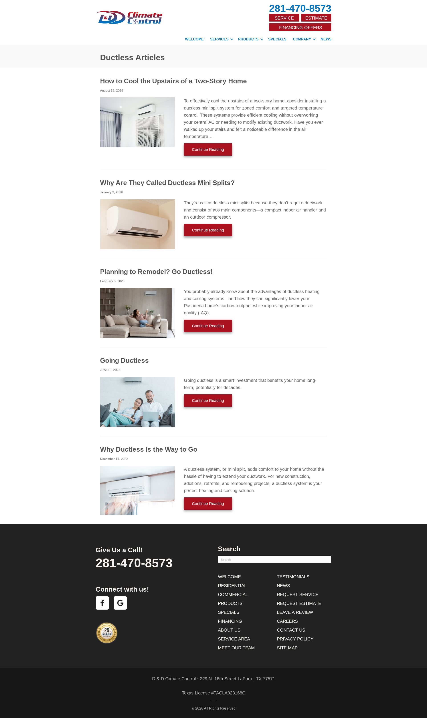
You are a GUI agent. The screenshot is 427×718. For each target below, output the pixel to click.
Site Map (287, 647)
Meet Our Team (236, 647)
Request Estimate (299, 603)
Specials (277, 39)
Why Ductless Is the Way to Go (148, 449)
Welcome (194, 39)
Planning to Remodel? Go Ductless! (156, 271)
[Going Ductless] (137, 401)
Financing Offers (300, 27)
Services (219, 39)
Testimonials (293, 576)
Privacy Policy (295, 638)
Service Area (234, 638)
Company (302, 39)
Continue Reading (212, 149)
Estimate (316, 18)
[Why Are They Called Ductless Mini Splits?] (137, 223)
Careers (287, 621)
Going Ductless (124, 360)
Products (248, 39)
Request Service (297, 594)
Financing (230, 621)
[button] (232, 39)
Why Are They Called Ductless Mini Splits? (167, 182)
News (326, 39)
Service (284, 18)
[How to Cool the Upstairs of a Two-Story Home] (137, 122)
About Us (229, 630)
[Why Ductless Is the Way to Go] (137, 490)
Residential (232, 585)
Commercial (233, 594)
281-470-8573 (300, 8)
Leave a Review (295, 612)
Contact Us (291, 630)
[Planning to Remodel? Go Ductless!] (137, 312)
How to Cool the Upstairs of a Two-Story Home (173, 81)
